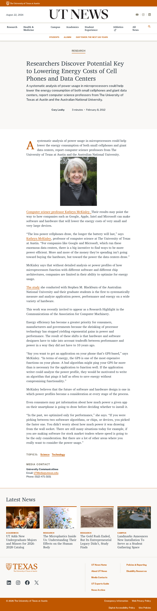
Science (45, 454)
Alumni (67, 37)
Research (12, 27)
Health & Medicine (28, 28)
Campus (55, 27)
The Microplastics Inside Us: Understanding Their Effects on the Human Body (59, 541)
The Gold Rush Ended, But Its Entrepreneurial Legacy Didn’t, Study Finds (95, 541)
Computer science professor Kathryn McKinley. (58, 211)
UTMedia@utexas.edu (46, 473)
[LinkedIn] (149, 14)
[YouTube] (137, 14)
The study (33, 287)
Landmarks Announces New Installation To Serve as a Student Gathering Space (132, 541)
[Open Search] (149, 26)
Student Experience (91, 28)
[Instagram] (143, 14)
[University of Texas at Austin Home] (23, 3)
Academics (72, 27)
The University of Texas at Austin (31, 601)
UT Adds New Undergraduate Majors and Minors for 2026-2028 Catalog (21, 541)
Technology (58, 454)
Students (54, 37)
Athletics (118, 27)
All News (135, 28)
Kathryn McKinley (38, 238)
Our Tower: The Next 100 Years (92, 37)
